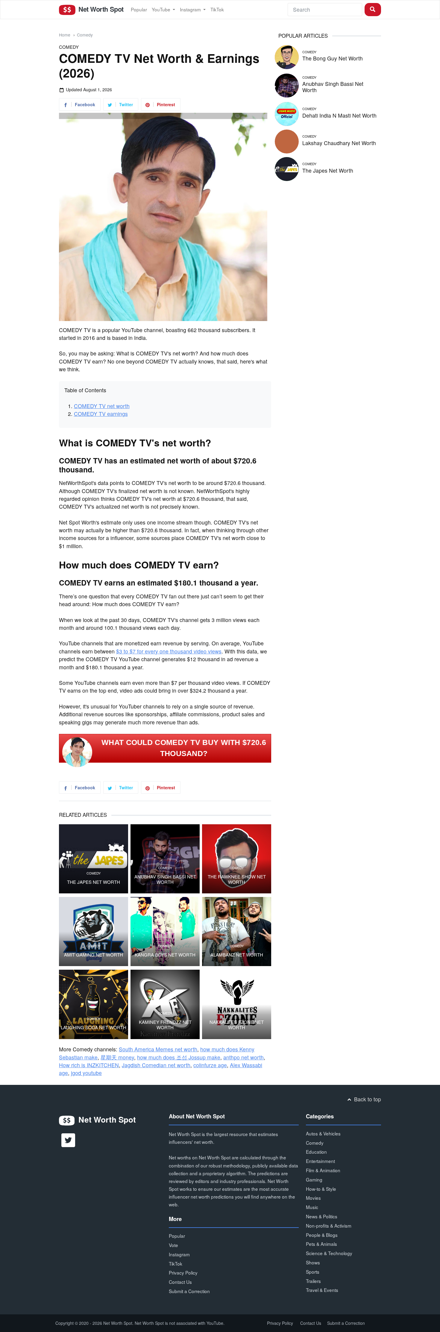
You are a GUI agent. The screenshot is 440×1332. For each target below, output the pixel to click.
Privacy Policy (183, 1272)
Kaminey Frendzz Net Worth (165, 1024)
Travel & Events (322, 1290)
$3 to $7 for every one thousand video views (168, 651)
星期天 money (117, 1057)
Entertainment (320, 1161)
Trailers (313, 1281)
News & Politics (321, 1216)
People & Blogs (322, 1234)
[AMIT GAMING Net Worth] (93, 931)
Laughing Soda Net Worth (93, 1027)
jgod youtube (86, 1072)
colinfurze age (210, 1065)
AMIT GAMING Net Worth (93, 954)
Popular (139, 9)
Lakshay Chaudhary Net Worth (339, 143)
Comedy (85, 35)
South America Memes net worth (158, 1049)
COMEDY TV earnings (101, 413)
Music (312, 1207)
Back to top (367, 1099)
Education (316, 1151)
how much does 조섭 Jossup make (178, 1057)
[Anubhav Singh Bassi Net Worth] (287, 84)
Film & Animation (323, 1170)
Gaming (314, 1179)
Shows (313, 1262)
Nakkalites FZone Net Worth (237, 1024)
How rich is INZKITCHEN (89, 1065)
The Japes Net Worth (93, 882)
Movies (313, 1197)
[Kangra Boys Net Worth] (165, 931)
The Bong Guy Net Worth (332, 58)
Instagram (191, 9)
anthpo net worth (243, 1057)
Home (64, 35)
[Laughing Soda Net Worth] (93, 1004)
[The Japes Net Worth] (93, 858)
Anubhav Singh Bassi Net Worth (165, 879)
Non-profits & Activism (328, 1225)
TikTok (217, 9)
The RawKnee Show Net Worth (237, 879)
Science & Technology (329, 1253)
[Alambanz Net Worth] (236, 931)
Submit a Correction (189, 1291)
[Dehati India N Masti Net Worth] (287, 113)
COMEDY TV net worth (102, 406)
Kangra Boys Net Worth (165, 954)
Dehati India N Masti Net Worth (339, 115)
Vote (173, 1245)
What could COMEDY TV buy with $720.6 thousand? (183, 748)
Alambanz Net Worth (236, 954)
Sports (312, 1271)
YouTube (162, 9)
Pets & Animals (321, 1243)
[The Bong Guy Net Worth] (287, 56)
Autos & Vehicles (323, 1133)
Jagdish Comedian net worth (156, 1065)
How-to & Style (321, 1188)
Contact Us (180, 1281)
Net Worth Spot (100, 9)
